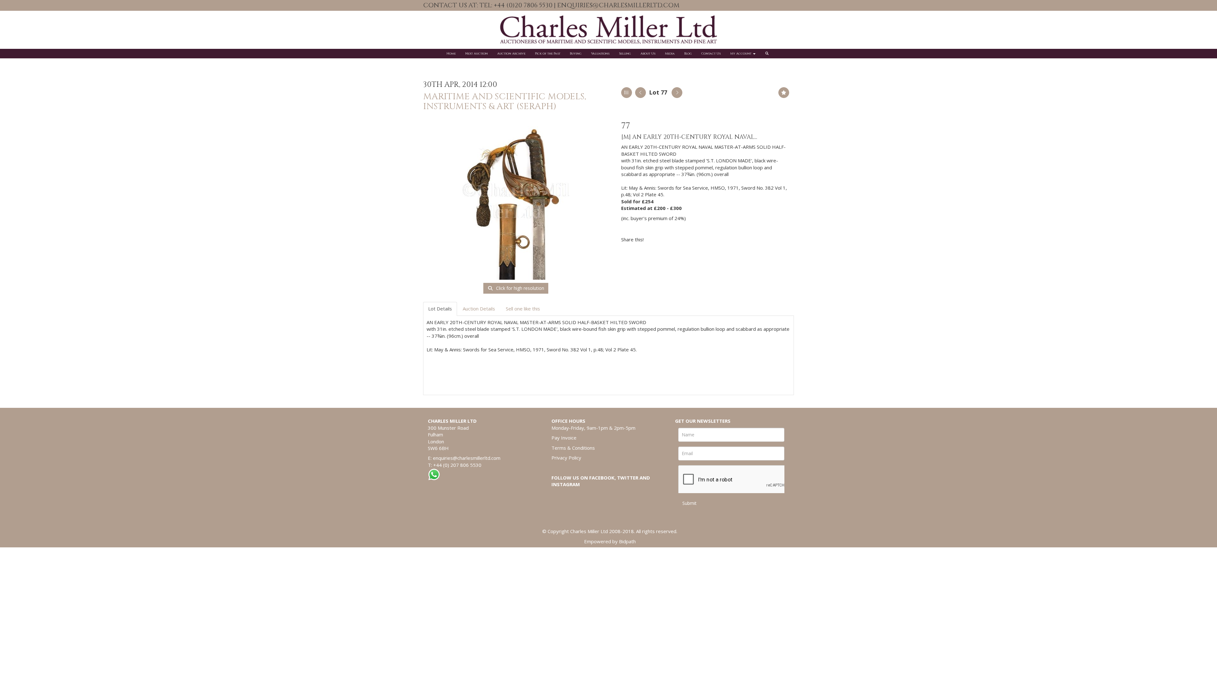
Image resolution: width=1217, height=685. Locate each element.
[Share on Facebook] (654, 239)
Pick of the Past (547, 53)
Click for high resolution (519, 288)
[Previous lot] (640, 92)
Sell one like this (523, 308)
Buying (576, 53)
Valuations (600, 53)
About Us (648, 53)
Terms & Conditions (573, 448)
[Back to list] (626, 92)
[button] (768, 53)
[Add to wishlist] (783, 92)
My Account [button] (741, 53)
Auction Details (479, 308)
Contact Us (711, 53)
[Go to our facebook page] (770, 6)
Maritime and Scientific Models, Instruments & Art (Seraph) (504, 101)
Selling (625, 53)
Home (451, 53)
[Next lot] (677, 92)
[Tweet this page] (667, 239)
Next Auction (476, 53)
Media (670, 53)
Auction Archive (511, 53)
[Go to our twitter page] (783, 6)
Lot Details (440, 308)
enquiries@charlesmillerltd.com (466, 458)
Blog (688, 53)
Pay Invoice (563, 437)
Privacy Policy (566, 457)
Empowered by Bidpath (610, 541)
